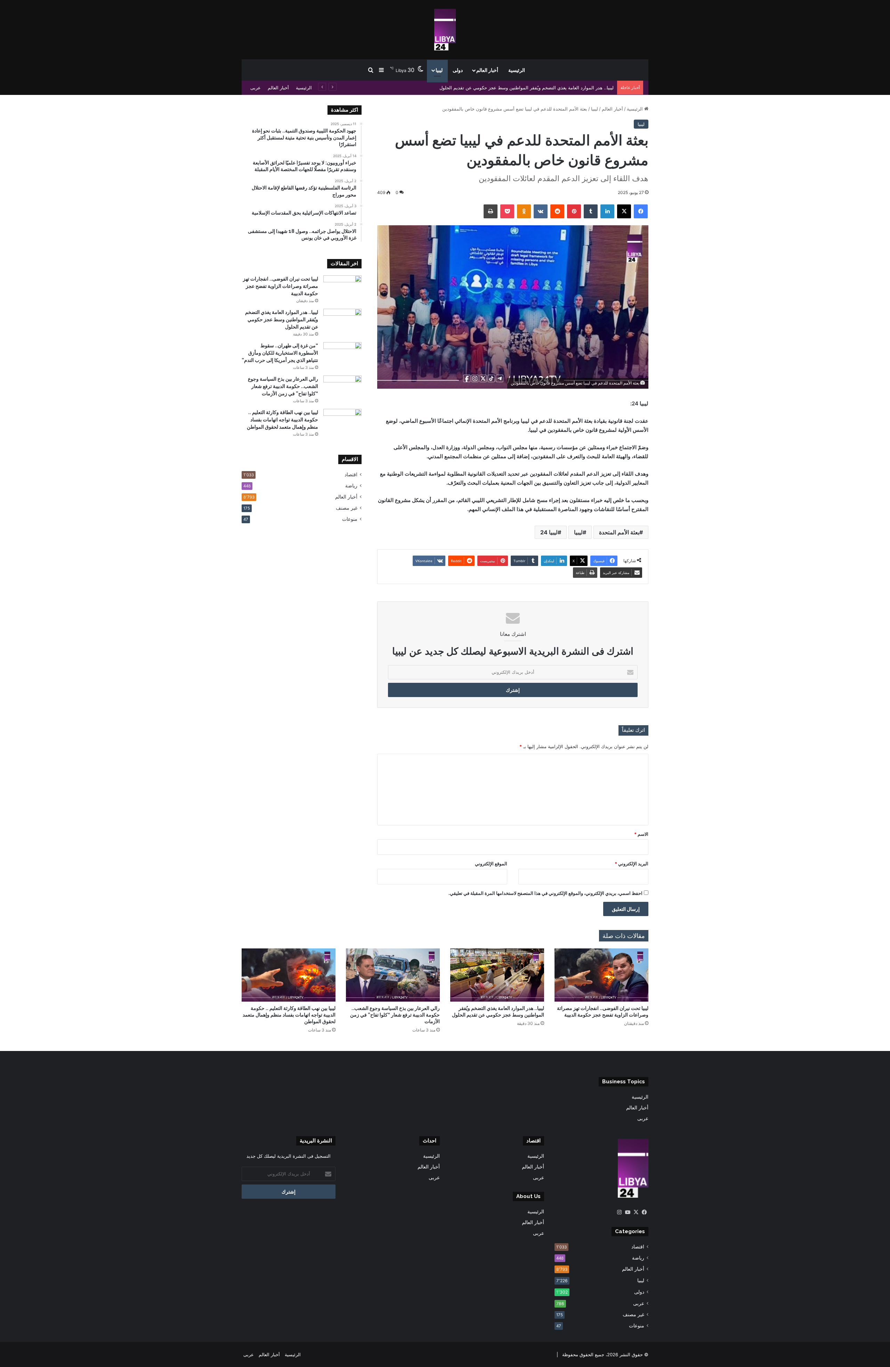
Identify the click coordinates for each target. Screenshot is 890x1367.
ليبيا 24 (549, 532)
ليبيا (439, 70)
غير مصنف (346, 508)
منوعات (349, 519)
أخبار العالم (487, 70)
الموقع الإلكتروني (491, 863)
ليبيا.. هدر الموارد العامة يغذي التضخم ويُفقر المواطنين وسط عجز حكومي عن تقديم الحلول (526, 87)
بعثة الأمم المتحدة (619, 532)
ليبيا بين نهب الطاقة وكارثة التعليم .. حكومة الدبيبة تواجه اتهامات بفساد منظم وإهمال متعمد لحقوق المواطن (282, 420)
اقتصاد (351, 474)
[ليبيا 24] (445, 29)
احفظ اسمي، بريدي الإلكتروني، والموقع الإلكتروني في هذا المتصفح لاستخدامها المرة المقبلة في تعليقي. (545, 893)
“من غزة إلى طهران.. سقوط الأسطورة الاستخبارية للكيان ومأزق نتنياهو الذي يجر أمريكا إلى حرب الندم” (280, 353)
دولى (458, 70)
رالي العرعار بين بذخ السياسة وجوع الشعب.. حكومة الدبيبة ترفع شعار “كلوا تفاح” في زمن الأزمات (283, 386)
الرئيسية (516, 70)
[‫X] (636, 1212)
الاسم (641, 834)
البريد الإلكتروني (631, 863)
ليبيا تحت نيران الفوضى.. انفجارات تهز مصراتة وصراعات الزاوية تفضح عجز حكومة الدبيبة (280, 286)
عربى (255, 87)
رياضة (351, 485)
